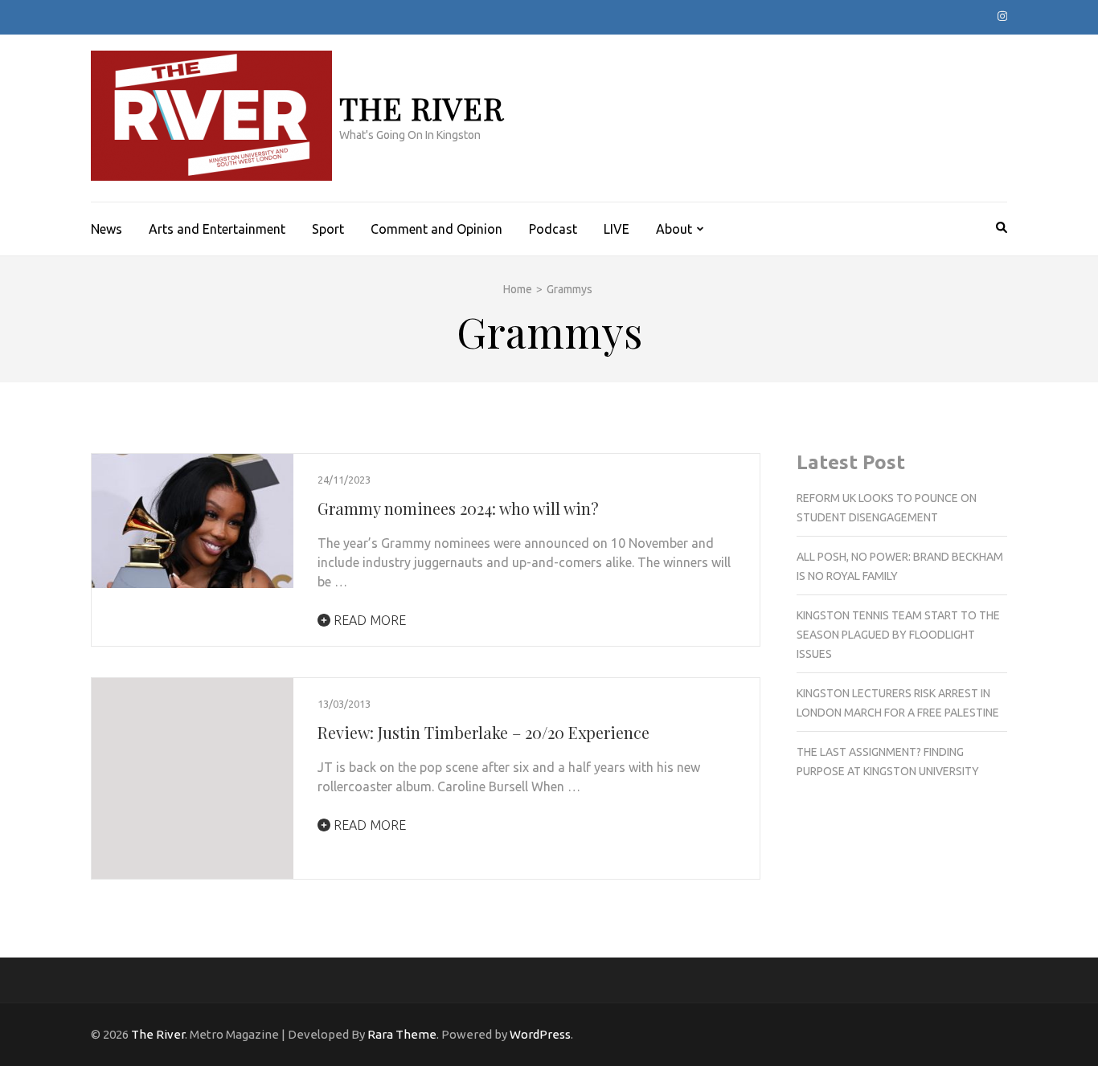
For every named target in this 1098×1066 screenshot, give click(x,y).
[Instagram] (1002, 16)
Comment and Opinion (436, 229)
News (106, 229)
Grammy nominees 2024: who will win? (458, 508)
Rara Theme (401, 1034)
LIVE (616, 229)
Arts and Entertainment (217, 229)
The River (421, 108)
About (674, 229)
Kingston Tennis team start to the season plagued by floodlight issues (898, 634)
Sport (328, 229)
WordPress (540, 1034)
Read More (368, 620)
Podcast (553, 229)
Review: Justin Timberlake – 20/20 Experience (483, 732)
